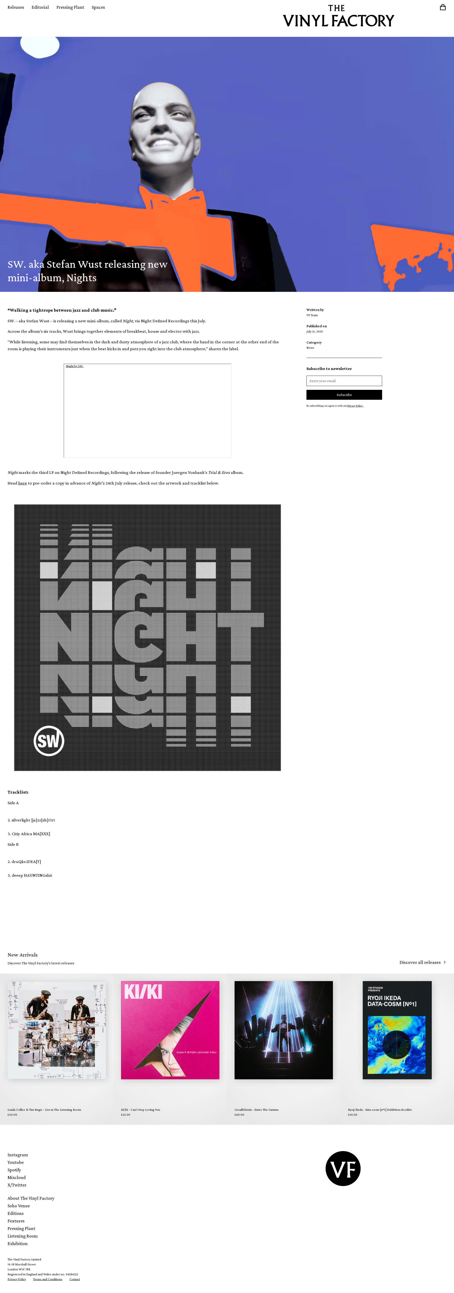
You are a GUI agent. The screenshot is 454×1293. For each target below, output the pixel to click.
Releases (16, 7)
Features (16, 1220)
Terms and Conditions (47, 1279)
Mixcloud (17, 1177)
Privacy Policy (17, 1279)
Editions (16, 1213)
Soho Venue (19, 1205)
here (22, 483)
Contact (75, 1279)
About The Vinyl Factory (31, 1198)
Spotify (14, 1169)
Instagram (18, 1154)
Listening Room (23, 1235)
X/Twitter (17, 1184)
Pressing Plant (70, 7)
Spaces (98, 7)
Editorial (40, 7)
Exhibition (18, 1243)
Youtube (16, 1162)
